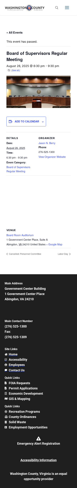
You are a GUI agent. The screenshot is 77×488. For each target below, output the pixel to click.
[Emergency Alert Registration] (38, 439)
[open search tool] (56, 7)
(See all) (15, 70)
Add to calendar (27, 121)
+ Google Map (54, 244)
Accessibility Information (38, 460)
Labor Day (63, 253)
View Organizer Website (52, 157)
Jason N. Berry (46, 143)
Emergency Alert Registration (38, 443)
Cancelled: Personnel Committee (24, 253)
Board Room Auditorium (20, 235)
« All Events (14, 32)
